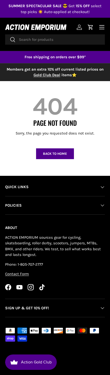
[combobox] (55, 39)
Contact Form (17, 274)
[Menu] (101, 27)
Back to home (55, 154)
